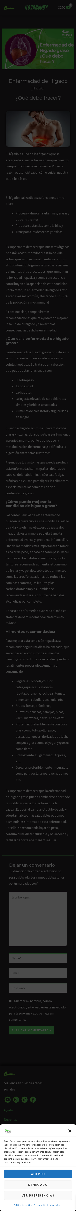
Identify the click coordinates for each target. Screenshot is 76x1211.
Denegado (38, 1185)
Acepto (38, 1174)
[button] (70, 1131)
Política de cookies (23, 1205)
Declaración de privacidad (47, 1205)
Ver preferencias (38, 1195)
